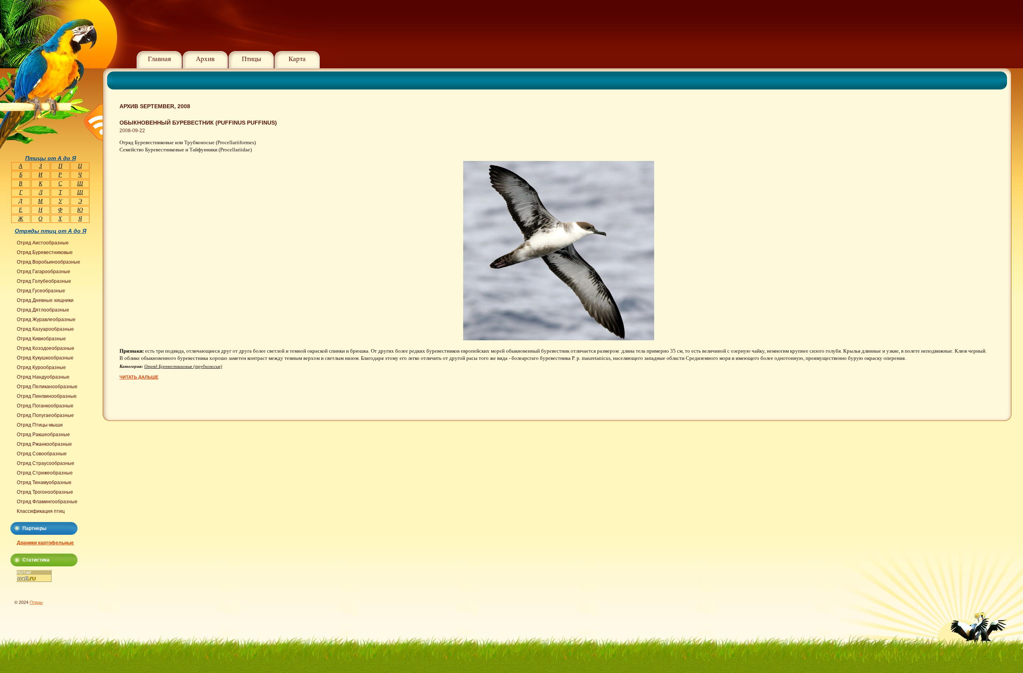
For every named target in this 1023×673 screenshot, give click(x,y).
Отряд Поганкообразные (45, 406)
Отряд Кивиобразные (41, 338)
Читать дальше (138, 377)
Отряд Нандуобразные (43, 377)
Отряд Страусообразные (45, 463)
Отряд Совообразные (42, 454)
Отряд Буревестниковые (45, 252)
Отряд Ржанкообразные (44, 444)
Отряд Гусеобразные (41, 291)
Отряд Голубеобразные (44, 281)
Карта (297, 59)
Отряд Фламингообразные (47, 501)
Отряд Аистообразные (43, 243)
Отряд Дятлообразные (43, 310)
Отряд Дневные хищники (45, 300)
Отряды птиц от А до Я (50, 231)
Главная (159, 59)
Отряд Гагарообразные (43, 271)
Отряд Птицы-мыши (40, 425)
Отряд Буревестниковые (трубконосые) (183, 366)
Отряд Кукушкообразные (45, 358)
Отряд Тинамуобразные (44, 482)
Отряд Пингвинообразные (47, 396)
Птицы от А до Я (50, 158)
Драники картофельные (45, 543)
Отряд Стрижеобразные (45, 473)
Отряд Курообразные (41, 367)
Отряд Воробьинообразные (48, 262)
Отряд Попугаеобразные (45, 415)
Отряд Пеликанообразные (47, 386)
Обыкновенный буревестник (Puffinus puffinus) (198, 122)
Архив (205, 59)
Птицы (251, 59)
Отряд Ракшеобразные (43, 434)
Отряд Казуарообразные (45, 329)
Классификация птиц (41, 511)
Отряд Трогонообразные (45, 492)
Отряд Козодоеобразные (45, 348)
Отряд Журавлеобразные (46, 319)
